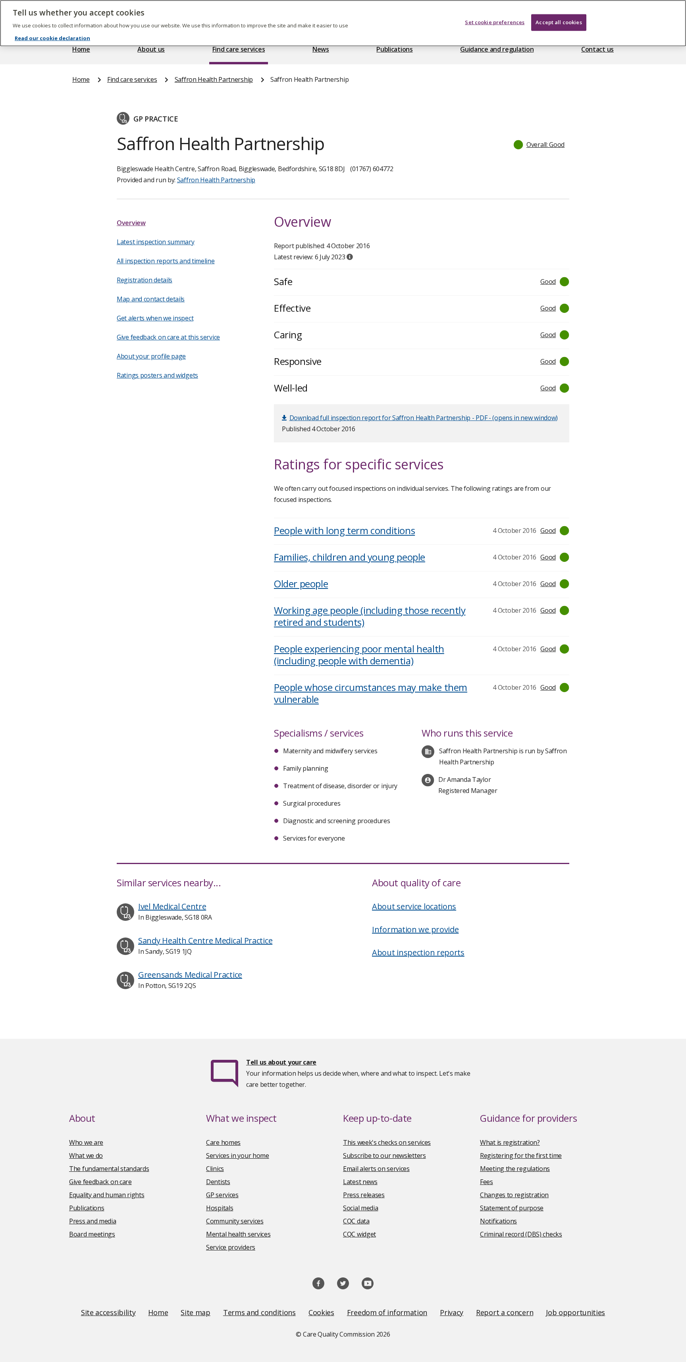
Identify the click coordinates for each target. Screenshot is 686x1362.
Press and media (92, 1221)
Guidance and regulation (497, 49)
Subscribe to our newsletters (384, 1155)
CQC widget (359, 1234)
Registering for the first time (521, 1155)
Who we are (86, 1142)
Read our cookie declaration (52, 38)
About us (151, 49)
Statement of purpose (511, 1208)
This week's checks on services (387, 1142)
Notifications (498, 1221)
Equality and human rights (107, 1194)
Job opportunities (575, 1312)
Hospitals (219, 1208)
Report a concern (504, 1312)
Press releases (364, 1194)
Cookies (321, 1312)
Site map (195, 1312)
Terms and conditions (259, 1312)
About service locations (414, 906)
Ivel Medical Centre (172, 906)
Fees (486, 1181)
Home (81, 49)
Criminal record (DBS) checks (521, 1234)
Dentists (218, 1181)
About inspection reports (418, 952)
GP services (222, 1194)
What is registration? (510, 1142)
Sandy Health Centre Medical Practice (205, 940)
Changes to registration (514, 1194)
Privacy (451, 1312)
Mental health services (238, 1234)
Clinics (215, 1168)
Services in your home (237, 1155)
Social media (360, 1208)
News (320, 49)
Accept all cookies (559, 22)
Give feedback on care (100, 1181)
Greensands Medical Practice (190, 974)
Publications (394, 49)
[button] (539, 144)
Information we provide (415, 929)
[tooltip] (350, 257)
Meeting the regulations (515, 1168)
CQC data (356, 1221)
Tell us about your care (281, 1062)
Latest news (360, 1181)
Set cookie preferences (494, 22)
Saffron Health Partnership (214, 79)
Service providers (230, 1247)
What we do (86, 1155)
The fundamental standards (109, 1168)
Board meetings (92, 1234)
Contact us (597, 49)
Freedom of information (387, 1312)
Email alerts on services (376, 1168)
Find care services (238, 49)
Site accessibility (108, 1312)
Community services (235, 1221)
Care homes (223, 1142)
